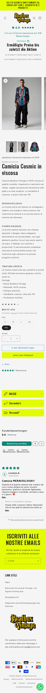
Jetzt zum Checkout (23, 355)
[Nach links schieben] (3, 147)
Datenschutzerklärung (34, 679)
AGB (14, 683)
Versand (14, 313)
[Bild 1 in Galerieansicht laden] (11, 147)
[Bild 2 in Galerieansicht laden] (23, 147)
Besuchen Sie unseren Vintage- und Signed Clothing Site (21, 589)
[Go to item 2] (23, 455)
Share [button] (6, 364)
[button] (5, 18)
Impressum (31, 683)
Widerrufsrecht (17, 679)
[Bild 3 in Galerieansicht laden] (34, 147)
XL (30, 322)
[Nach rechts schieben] (43, 147)
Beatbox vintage (22, 676)
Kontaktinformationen (24, 687)
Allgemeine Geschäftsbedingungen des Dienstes (22, 604)
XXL (6, 328)
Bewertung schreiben (17, 443)
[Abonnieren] (38, 561)
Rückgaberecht (12, 597)
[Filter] (35, 443)
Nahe (7, 582)
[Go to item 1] (9, 455)
